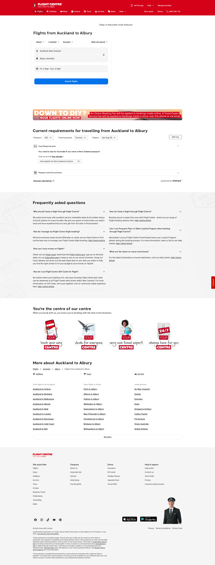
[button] (108, 437)
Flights (40, 11)
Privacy (148, 480)
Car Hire (101, 11)
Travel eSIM (112, 484)
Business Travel (39, 492)
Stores (160, 11)
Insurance (111, 468)
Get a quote (149, 11)
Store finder (149, 476)
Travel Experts (75, 484)
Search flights (71, 81)
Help (149, 5)
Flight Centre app (77, 254)
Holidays (53, 11)
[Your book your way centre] (51, 335)
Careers (73, 476)
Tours (89, 11)
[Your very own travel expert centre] (126, 335)
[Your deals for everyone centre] (88, 335)
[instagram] (41, 519)
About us (73, 468)
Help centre (149, 468)
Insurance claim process (154, 484)
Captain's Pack (113, 480)
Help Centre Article (96, 240)
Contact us (149, 472)
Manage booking (164, 5)
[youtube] (54, 519)
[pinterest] (60, 519)
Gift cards (111, 472)
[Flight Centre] (43, 455)
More (121, 11)
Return (39, 42)
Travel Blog (37, 500)
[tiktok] (48, 519)
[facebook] (35, 519)
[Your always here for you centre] (163, 335)
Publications (38, 496)
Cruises (77, 11)
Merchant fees (49, 548)
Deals (113, 11)
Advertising (74, 480)
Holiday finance (114, 476)
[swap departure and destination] (103, 54)
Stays (65, 11)
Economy (66, 42)
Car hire (36, 480)
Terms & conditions (163, 528)
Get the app (138, 5)
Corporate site (75, 472)
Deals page (51, 254)
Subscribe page (52, 257)
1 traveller (52, 42)
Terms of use (177, 528)
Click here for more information (48, 534)
